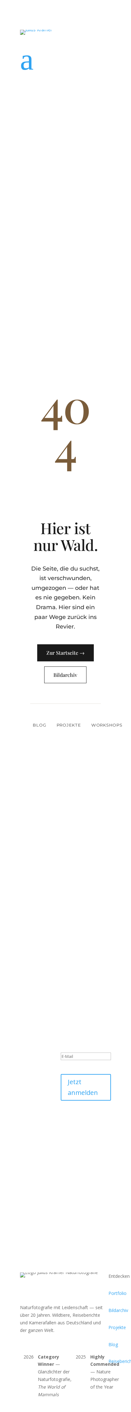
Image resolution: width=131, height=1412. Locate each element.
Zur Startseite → (65, 652)
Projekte (69, 725)
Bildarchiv (65, 675)
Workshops (106, 725)
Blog (39, 725)
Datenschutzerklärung (83, 1129)
